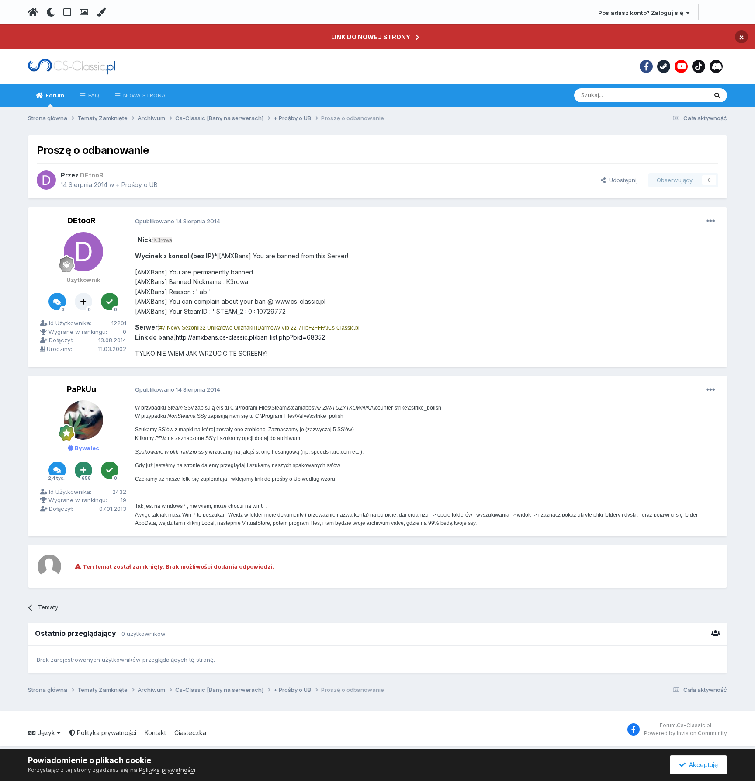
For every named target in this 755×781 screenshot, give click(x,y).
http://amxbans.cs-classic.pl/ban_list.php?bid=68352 (250, 337)
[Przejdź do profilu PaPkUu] (83, 420)
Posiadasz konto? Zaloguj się (642, 12)
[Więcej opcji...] (710, 221)
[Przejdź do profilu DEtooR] (46, 180)
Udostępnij (622, 180)
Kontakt (155, 732)
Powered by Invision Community (685, 733)
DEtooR (81, 220)
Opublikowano (177, 221)
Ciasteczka (190, 732)
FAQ (93, 95)
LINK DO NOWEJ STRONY (370, 37)
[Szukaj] (717, 95)
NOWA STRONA (143, 95)
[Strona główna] (33, 12)
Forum (54, 95)
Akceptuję (702, 764)
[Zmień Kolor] (101, 12)
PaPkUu (81, 389)
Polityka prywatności (105, 732)
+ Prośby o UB (137, 184)
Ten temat (682, 95)
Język (46, 732)
